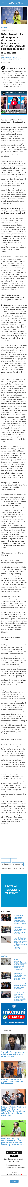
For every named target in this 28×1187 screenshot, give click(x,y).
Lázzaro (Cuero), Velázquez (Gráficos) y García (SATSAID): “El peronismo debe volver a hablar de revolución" (13, 1111)
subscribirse (14, 1155)
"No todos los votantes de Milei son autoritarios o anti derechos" (12, 1054)
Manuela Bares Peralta (9, 57)
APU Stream (5, 860)
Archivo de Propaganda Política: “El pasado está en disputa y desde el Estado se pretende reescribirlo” (20, 964)
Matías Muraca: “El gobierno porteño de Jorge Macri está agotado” (20, 986)
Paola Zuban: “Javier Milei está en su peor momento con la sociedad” (20, 931)
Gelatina (13, 860)
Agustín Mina (16, 59)
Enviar (14, 1181)
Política (4, 27)
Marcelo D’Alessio (18, 868)
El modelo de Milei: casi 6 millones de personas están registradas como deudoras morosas (20, 919)
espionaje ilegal (18, 864)
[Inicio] (16, 3)
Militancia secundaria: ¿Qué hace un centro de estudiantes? (12, 1081)
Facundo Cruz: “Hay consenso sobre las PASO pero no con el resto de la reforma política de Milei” (13, 1141)
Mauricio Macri (6, 868)
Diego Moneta (6, 59)
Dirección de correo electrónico (13, 1174)
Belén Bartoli (6, 864)
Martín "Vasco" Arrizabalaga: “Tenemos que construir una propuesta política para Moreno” (20, 996)
